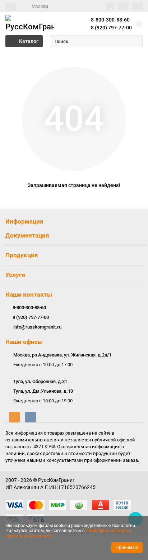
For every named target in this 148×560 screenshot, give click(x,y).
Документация (27, 235)
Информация (24, 221)
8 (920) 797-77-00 (111, 27)
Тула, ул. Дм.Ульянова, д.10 (43, 391)
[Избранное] (110, 6)
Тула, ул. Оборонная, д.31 (40, 381)
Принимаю (127, 547)
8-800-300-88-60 (110, 20)
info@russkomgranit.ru (37, 327)
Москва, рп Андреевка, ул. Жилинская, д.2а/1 (62, 355)
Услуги (15, 274)
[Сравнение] (123, 6)
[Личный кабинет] (137, 6)
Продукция (21, 255)
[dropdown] (10, 7)
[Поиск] (135, 41)
